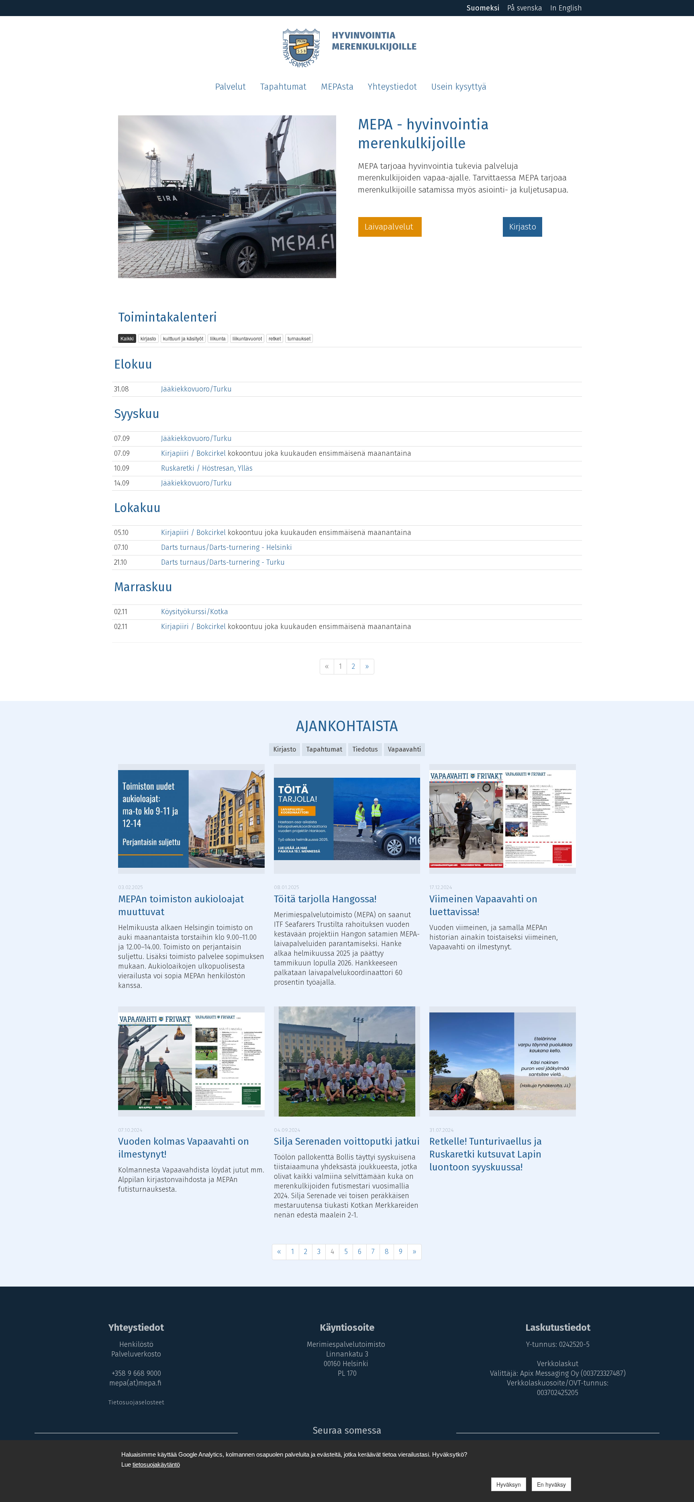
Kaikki (127, 338)
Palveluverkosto (136, 1354)
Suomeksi (483, 8)
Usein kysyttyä (458, 87)
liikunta (218, 338)
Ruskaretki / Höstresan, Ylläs (207, 468)
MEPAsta (337, 87)
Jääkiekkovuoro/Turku (196, 389)
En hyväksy (551, 1484)
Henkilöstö (136, 1344)
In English (566, 8)
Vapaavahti (404, 749)
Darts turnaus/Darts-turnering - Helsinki (226, 547)
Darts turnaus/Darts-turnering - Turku (223, 562)
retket (275, 338)
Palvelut (230, 87)
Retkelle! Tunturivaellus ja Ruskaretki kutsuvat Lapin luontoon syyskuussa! (485, 1154)
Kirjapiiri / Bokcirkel (194, 453)
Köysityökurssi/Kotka (194, 611)
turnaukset (299, 338)
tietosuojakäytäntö (156, 1464)
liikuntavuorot (247, 338)
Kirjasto (522, 226)
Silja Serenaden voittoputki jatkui (347, 1141)
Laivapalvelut (390, 226)
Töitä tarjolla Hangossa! (325, 899)
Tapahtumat (283, 87)
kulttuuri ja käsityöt (183, 338)
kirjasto (148, 338)
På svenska (524, 8)
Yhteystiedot (392, 87)
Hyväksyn (508, 1484)
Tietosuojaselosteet (136, 1402)
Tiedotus (365, 749)
